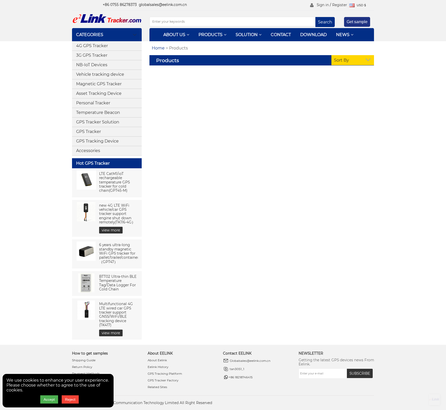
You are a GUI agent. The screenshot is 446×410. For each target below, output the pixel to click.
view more (111, 230)
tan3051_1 (237, 369)
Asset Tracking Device (99, 93)
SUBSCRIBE (359, 373)
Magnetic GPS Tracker (99, 83)
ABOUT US (174, 34)
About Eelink (157, 360)
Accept (49, 399)
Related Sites (157, 387)
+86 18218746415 (241, 377)
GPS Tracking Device (97, 141)
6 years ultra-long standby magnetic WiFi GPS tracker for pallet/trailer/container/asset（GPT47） (124, 253)
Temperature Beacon (98, 112)
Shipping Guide (83, 360)
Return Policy (82, 367)
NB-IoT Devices (91, 64)
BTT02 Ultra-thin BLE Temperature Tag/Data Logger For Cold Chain (118, 282)
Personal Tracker (93, 103)
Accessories (88, 150)
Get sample (357, 22)
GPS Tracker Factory (163, 380)
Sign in (323, 5)
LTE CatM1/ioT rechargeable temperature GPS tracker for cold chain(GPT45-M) (114, 182)
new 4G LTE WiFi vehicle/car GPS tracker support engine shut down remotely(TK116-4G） (117, 213)
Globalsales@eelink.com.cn (250, 361)
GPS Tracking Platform (165, 373)
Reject (70, 399)
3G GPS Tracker (91, 55)
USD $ (361, 5)
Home (158, 48)
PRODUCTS (210, 34)
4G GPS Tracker (92, 45)
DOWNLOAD (313, 34)
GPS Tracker (88, 131)
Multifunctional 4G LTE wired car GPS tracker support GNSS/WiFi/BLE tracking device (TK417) (116, 314)
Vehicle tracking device (100, 74)
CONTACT (281, 34)
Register (339, 5)
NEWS (342, 34)
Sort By (341, 60)
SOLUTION (247, 34)
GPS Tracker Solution (97, 122)
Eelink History (158, 367)
